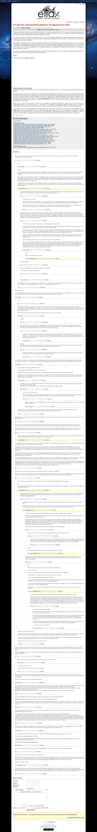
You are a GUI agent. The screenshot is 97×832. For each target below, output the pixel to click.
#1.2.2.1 (24, 249)
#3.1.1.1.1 (27, 406)
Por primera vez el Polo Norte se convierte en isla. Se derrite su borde (30, 124)
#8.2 (18, 671)
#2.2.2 (21, 330)
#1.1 (18, 166)
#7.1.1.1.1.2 (30, 553)
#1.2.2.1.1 (27, 258)
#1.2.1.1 (24, 209)
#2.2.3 (21, 349)
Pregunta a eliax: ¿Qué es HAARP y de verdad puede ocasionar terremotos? (31, 136)
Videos (19, 121)
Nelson (18, 707)
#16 (16, 751)
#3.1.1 (21, 388)
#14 (16, 730)
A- (80, 4)
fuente (15, 55)
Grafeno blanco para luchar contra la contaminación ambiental (28, 143)
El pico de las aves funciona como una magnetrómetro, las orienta (29, 130)
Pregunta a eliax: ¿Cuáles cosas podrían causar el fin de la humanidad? (30, 129)
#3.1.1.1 (24, 398)
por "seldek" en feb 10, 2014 (75, 817)
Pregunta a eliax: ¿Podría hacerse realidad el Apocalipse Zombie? (29, 138)
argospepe (25, 279)
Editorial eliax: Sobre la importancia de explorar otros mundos (28, 131)
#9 (15, 682)
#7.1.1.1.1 (27, 529)
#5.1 (18, 439)
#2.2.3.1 (24, 356)
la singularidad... (52, 821)
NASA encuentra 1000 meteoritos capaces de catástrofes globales (29, 137)
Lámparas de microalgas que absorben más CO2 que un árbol (28, 142)
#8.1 (18, 662)
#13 (16, 722)
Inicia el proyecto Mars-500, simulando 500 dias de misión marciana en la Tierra (32, 132)
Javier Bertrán (20, 765)
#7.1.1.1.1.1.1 (33, 544)
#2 (15, 297)
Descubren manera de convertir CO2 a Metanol (24, 128)
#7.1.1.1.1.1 (30, 535)
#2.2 (18, 315)
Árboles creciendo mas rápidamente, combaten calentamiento (28, 126)
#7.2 (18, 643)
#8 (15, 656)
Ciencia (15, 121)
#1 (15, 160)
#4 (15, 421)
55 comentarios (21, 118)
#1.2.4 (21, 273)
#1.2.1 (21, 195)
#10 (16, 693)
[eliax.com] (48, 12)
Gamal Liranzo (19, 682)
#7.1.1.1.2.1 (30, 591)
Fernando (18, 364)
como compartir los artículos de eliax (48, 826)
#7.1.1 (21, 498)
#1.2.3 (21, 264)
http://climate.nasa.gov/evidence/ (30, 742)
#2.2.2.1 (24, 340)
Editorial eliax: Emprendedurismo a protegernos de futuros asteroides (30, 141)
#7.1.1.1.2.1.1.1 (36, 628)
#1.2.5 (21, 279)
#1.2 (18, 188)
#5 (15, 432)
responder (38, 160)
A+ (83, 4)
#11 (16, 707)
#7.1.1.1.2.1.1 (33, 606)
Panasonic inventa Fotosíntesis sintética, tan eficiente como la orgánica (30, 140)
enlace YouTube (29, 58)
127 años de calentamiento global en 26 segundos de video (41, 24)
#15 (16, 745)
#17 (16, 765)
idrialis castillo (25, 28)
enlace (26, 188)
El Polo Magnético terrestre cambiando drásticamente (26, 134)
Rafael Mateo (19, 745)
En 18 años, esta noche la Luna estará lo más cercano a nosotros (29, 135)
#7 (15, 477)
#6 (15, 468)
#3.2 (18, 413)
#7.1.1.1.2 (27, 562)
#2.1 (18, 303)
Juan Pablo (22, 166)
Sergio (27, 249)
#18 (16, 773)
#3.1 (18, 380)
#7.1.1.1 (24, 510)
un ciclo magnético (45, 98)
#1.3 (18, 287)
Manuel (21, 315)
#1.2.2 (21, 220)
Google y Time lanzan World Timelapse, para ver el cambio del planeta (30, 147)
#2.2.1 (21, 322)
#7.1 (18, 490)
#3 (15, 364)
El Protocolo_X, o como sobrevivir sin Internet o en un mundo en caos (30, 125)
